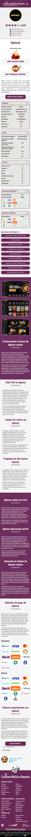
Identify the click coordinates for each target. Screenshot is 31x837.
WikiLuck (18, 790)
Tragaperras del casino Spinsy (15, 249)
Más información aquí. (18, 835)
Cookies (3, 815)
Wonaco (3, 784)
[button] (27, 4)
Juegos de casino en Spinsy (15, 244)
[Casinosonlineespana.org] (14, 3)
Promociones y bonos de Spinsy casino (15, 235)
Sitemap (3, 817)
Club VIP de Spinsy (15, 240)
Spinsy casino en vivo (15, 254)
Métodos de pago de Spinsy (16, 267)
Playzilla (18, 788)
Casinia (18, 784)
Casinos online (5, 801)
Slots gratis (19, 803)
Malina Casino (5, 792)
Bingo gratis (19, 809)
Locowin (3, 790)
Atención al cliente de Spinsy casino (15, 263)
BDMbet (3, 794)
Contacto (18, 817)
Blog (2, 811)
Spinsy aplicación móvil (15, 258)
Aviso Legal (19, 819)
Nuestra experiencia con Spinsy (15, 272)
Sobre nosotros (20, 815)
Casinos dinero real (6, 803)
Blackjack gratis (20, 805)
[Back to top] (26, 828)
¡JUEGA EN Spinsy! (15, 743)
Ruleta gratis (19, 807)
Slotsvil (18, 792)
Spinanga (3, 786)
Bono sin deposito (6, 809)
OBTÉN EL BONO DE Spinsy (15, 97)
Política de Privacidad (21, 821)
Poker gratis (19, 811)
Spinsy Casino (5, 788)
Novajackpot (19, 786)
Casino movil (4, 807)
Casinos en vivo (5, 805)
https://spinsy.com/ (15, 48)
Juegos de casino (20, 801)
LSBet (17, 794)
